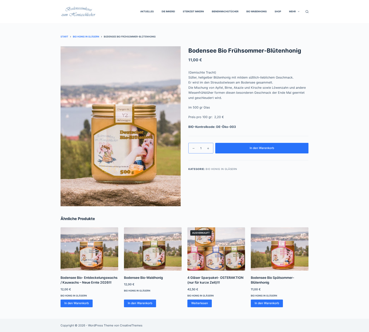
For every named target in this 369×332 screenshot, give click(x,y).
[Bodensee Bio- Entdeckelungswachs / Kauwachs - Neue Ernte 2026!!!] (89, 249)
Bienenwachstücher (225, 11)
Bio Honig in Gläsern (221, 169)
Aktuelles (147, 11)
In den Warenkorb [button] (76, 303)
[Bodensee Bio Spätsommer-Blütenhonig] (279, 249)
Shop (278, 11)
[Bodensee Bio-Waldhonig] (153, 249)
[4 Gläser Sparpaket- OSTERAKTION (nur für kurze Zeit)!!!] (216, 249)
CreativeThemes (131, 325)
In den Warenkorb (262, 148)
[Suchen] (307, 11)
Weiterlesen (199, 303)
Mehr (292, 11)
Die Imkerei (168, 11)
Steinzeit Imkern (193, 11)
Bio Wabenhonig (256, 11)
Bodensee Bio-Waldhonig (143, 278)
